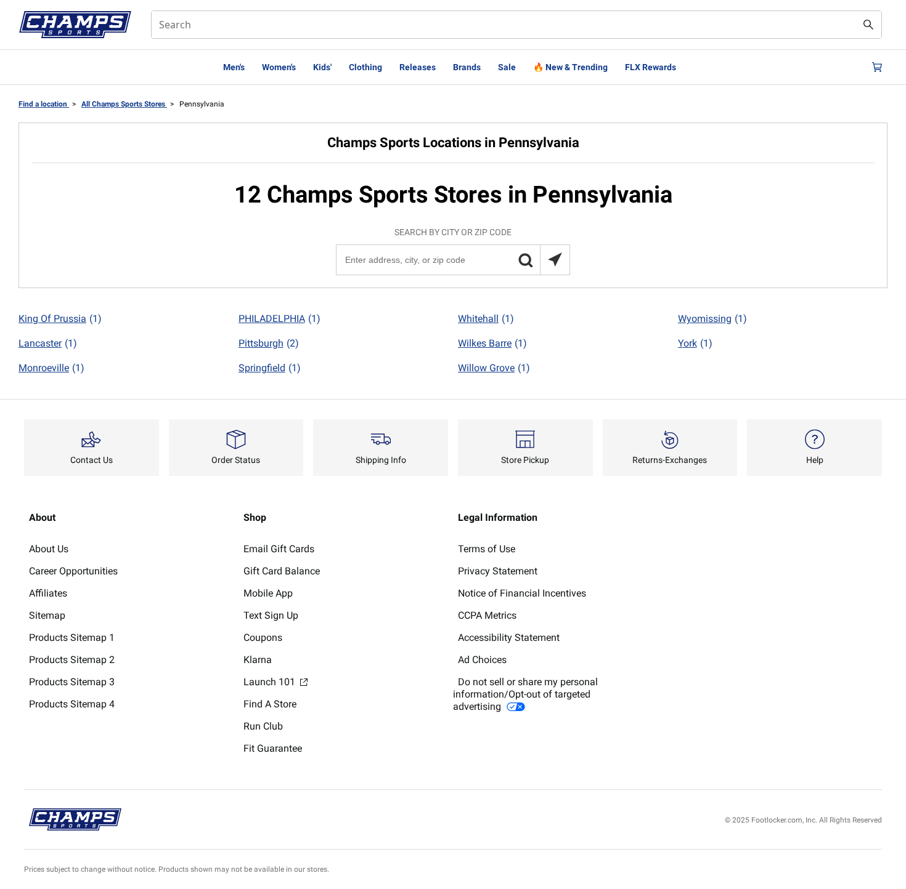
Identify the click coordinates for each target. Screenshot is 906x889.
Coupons (262, 637)
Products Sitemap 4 (72, 704)
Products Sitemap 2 (72, 660)
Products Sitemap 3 (72, 682)
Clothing (365, 67)
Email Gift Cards (278, 549)
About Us (48, 549)
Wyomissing (712, 318)
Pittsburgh (269, 343)
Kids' (322, 67)
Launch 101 (270, 682)
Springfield (270, 368)
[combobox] (516, 24)
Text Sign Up (270, 615)
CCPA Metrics (487, 615)
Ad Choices (482, 660)
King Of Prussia (60, 318)
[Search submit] (868, 24)
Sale (507, 67)
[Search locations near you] (554, 260)
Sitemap (47, 615)
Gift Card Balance (281, 571)
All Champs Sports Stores (124, 104)
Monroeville (51, 368)
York (695, 343)
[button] (525, 260)
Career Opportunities (73, 571)
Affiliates (48, 593)
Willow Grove (494, 368)
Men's (234, 67)
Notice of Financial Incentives (522, 593)
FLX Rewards (650, 67)
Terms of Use (486, 549)
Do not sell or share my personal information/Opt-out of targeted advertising (525, 694)
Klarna (257, 660)
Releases (417, 67)
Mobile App (268, 593)
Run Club (263, 726)
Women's (279, 67)
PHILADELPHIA (279, 318)
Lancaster (47, 343)
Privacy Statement (497, 571)
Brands (467, 67)
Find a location (43, 104)
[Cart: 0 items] (877, 67)
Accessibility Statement (509, 637)
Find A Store (269, 704)
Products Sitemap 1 (72, 637)
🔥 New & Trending (570, 67)
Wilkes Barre (492, 343)
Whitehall (486, 318)
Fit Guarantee (272, 748)
